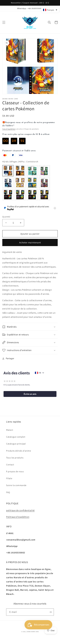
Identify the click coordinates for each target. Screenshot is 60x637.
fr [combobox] (40, 372)
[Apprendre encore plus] (55, 208)
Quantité (6, 216)
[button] (3, 22)
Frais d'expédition (8, 129)
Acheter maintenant (30, 242)
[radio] (8, 170)
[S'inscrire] (50, 612)
